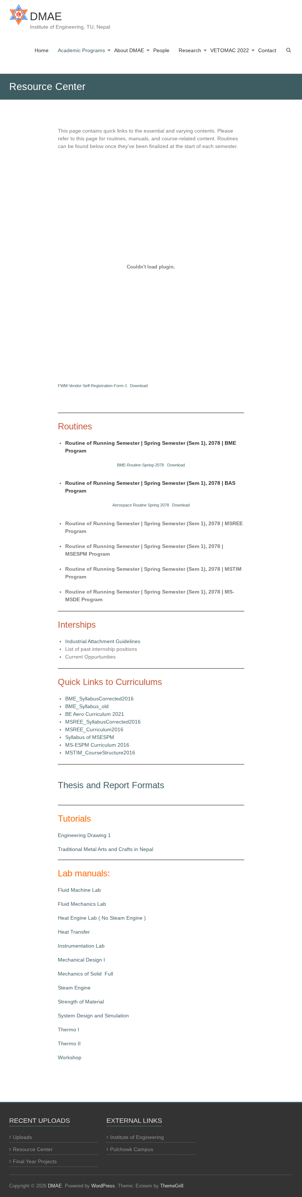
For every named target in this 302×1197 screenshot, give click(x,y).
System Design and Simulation (93, 1015)
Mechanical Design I (81, 960)
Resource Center (33, 1149)
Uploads (22, 1137)
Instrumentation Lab (81, 946)
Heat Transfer (74, 932)
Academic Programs (81, 50)
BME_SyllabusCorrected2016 (99, 699)
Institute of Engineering (137, 1137)
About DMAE (129, 50)
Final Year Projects (35, 1161)
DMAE (46, 16)
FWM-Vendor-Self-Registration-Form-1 (92, 385)
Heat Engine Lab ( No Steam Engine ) (102, 918)
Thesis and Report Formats (111, 785)
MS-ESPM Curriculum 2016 (97, 745)
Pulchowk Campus (131, 1149)
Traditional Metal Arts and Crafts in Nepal (105, 849)
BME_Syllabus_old (87, 706)
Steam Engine (74, 988)
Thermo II (69, 1043)
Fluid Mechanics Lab (82, 904)
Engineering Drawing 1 (84, 835)
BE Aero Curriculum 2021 (94, 714)
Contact (267, 50)
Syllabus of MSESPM (89, 737)
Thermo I (68, 1029)
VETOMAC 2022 (229, 50)
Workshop (69, 1057)
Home (42, 50)
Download (139, 385)
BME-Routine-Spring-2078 (140, 465)
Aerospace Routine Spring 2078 (140, 505)
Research (190, 50)
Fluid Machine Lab (79, 890)
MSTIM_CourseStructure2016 (100, 753)
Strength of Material (81, 1002)
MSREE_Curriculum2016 (94, 729)
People (161, 50)
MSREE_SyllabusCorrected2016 (103, 722)
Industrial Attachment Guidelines (102, 641)
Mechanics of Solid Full (85, 974)
